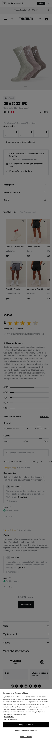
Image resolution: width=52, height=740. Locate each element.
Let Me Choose (25, 737)
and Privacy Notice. (11, 719)
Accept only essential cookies (26, 731)
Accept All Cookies (26, 725)
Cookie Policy (9, 717)
